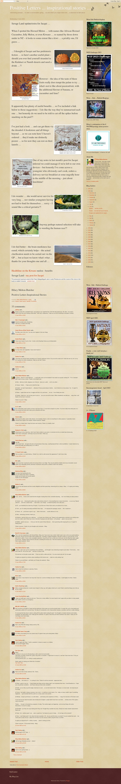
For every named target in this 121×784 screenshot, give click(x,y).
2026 (89, 188)
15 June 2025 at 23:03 (20, 673)
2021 (89, 234)
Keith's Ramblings (20, 586)
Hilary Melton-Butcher (20, 375)
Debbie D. (18, 484)
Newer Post (14, 761)
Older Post (79, 761)
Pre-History (33, 301)
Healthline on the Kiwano (24, 270)
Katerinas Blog (19, 471)
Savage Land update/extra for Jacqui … (98, 213)
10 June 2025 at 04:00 (20, 645)
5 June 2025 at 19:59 (20, 581)
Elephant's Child (19, 430)
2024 (89, 228)
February (91, 222)
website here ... (31, 281)
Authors (17, 301)
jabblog (17, 309)
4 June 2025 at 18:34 (20, 412)
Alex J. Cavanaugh (20, 320)
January (91, 225)
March (91, 220)
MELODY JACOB (19, 606)
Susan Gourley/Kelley (20, 596)
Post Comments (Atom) (22, 765)
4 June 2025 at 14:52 (20, 325)
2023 (89, 230)
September (92, 199)
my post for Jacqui (35, 275)
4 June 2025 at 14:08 (20, 315)
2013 (89, 253)
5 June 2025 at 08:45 (20, 528)
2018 (89, 241)
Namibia (28, 301)
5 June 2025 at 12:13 (20, 543)
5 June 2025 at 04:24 (20, 466)
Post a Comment (18, 755)
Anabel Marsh (18, 339)
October (91, 197)
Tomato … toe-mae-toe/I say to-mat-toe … (99, 210)
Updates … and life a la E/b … (96, 208)
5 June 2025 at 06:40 (20, 489)
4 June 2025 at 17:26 (20, 351)
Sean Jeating (18, 640)
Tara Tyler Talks (19, 663)
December (92, 193)
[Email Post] (35, 299)
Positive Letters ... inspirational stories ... (50, 7)
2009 (89, 262)
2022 (89, 232)
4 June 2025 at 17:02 (20, 343)
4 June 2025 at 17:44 (20, 362)
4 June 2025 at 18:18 (20, 402)
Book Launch (23, 301)
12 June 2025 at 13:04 (20, 665)
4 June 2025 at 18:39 (20, 425)
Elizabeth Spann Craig (21, 631)
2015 (89, 248)
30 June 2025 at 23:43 (20, 751)
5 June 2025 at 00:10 (20, 447)
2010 (89, 259)
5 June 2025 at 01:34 (20, 456)
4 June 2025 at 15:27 (20, 334)
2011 (89, 257)
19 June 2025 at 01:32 (20, 734)
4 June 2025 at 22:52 (20, 435)
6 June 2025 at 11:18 (20, 591)
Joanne (17, 417)
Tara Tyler (17, 650)
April (90, 218)
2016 (89, 246)
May (90, 216)
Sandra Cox (18, 356)
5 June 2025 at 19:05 (20, 571)
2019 (89, 239)
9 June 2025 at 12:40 (20, 635)
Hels (16, 461)
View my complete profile (92, 181)
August (91, 202)
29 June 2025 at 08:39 (20, 743)
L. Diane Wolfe (19, 347)
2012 (89, 255)
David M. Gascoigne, (20, 533)
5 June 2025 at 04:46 (20, 479)
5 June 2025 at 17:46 (20, 562)
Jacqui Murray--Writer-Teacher (23, 330)
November (92, 195)
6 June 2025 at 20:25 (20, 618)
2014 (89, 250)
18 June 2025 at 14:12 (20, 725)
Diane (16, 575)
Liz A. (16, 406)
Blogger (68, 780)
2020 (89, 237)
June (90, 206)
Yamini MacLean (19, 440)
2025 (89, 191)
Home (47, 761)
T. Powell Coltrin (19, 452)
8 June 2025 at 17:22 (20, 626)
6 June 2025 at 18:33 (20, 601)
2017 (89, 244)
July (90, 204)
